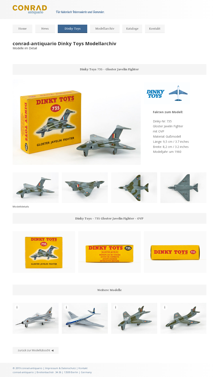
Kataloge (132, 28)
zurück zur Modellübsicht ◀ (35, 350)
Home (22, 28)
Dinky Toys (73, 28)
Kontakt (154, 28)
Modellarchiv (104, 28)
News (45, 28)
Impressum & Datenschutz (60, 368)
